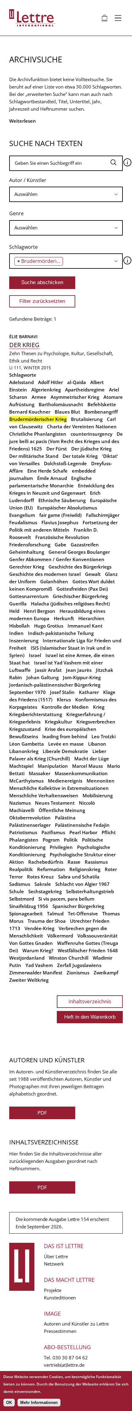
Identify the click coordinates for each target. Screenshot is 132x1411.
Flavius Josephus (59, 522)
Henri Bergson (39, 611)
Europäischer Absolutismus (67, 508)
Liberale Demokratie (65, 751)
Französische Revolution (62, 537)
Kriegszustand (25, 729)
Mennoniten (101, 781)
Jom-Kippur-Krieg (82, 677)
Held (14, 611)
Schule (16, 891)
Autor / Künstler (27, 180)
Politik (71, 840)
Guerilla (18, 603)
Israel (35, 655)
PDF (42, 1112)
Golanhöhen (54, 581)
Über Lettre (56, 1256)
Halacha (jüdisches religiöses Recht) (70, 603)
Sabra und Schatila (78, 877)
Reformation (51, 869)
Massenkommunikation (81, 773)
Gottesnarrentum (29, 596)
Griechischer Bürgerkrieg (80, 596)
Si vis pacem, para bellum (66, 899)
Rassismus (96, 862)
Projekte (52, 1290)
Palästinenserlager (30, 825)
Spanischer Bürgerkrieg (78, 906)
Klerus (64, 699)
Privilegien (61, 847)
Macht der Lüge (91, 758)
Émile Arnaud (52, 478)
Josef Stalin (62, 692)
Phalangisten (23, 840)
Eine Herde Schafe (47, 471)
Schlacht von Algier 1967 (82, 884)
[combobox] (66, 194)
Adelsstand (21, 382)
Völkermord (60, 936)
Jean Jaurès (78, 670)
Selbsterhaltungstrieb (90, 891)
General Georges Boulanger (79, 552)
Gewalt (93, 574)
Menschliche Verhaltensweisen (43, 795)
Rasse (74, 862)
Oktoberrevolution (30, 817)
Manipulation (53, 766)
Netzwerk (54, 1264)
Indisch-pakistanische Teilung (61, 633)
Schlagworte (23, 247)
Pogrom (51, 840)
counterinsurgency (91, 434)
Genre (16, 213)
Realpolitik (21, 869)
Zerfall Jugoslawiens (79, 965)
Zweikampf (106, 972)
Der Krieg (24, 345)
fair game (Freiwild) (60, 515)
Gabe (60, 544)
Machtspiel (21, 766)
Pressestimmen (60, 1331)
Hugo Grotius (48, 626)
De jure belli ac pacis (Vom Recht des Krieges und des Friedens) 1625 (66, 441)
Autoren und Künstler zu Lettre (76, 1324)
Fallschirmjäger (102, 515)
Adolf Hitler (50, 382)
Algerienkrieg (46, 389)
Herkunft (64, 618)
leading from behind (64, 736)
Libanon (97, 744)
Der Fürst (56, 449)
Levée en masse (66, 744)
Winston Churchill (68, 958)
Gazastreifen (85, 544)
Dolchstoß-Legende (65, 463)
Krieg (98, 707)
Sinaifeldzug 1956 (28, 906)
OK (9, 1402)
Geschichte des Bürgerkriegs (80, 567)
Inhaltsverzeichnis (89, 1001)
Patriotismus (23, 832)
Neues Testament (55, 803)
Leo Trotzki (103, 736)
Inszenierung (23, 640)
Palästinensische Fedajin (82, 825)
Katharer (89, 692)
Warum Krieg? (37, 950)
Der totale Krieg (80, 456)
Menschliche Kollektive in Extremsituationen (59, 788)
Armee (39, 397)
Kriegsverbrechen (95, 722)
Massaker (39, 773)
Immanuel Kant (85, 626)
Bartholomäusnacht (61, 404)
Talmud (55, 913)
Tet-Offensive (83, 913)
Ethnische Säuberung (62, 500)
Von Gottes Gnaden (31, 943)
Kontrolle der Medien (65, 707)
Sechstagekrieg (45, 891)
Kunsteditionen (60, 1297)
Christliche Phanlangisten (37, 434)
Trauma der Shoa (47, 921)
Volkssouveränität (97, 936)
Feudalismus (23, 522)
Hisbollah (19, 626)
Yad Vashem (39, 965)
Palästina (65, 817)
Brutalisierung (87, 419)
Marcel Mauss (87, 766)
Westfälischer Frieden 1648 (88, 950)
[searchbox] (66, 194)
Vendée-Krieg (39, 928)
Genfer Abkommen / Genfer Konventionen (56, 559)
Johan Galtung (42, 677)
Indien (16, 633)
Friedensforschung (29, 544)
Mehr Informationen (39, 1402)
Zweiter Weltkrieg (29, 980)
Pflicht (109, 832)
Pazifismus (53, 832)
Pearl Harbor (83, 832)
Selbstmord (21, 899)
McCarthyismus (26, 781)
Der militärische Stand (33, 456)
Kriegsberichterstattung (35, 714)
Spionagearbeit (26, 913)
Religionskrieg (84, 869)
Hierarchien (91, 618)
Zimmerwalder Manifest (35, 972)
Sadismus (19, 884)
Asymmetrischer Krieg (75, 397)
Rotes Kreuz (40, 877)
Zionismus (78, 972)
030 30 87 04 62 (70, 1357)
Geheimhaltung (26, 552)
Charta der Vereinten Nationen (82, 426)
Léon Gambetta (26, 744)
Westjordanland (27, 958)
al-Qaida (76, 382)
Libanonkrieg (23, 751)
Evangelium (22, 515)
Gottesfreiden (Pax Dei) (82, 589)
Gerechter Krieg (26, 567)
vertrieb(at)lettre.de (64, 1365)
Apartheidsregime (85, 389)
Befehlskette (101, 404)
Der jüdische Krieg (91, 449)
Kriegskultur (58, 722)
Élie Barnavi (23, 336)
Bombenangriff (101, 412)
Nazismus (20, 803)
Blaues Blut (67, 412)
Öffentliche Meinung (62, 810)
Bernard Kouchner (29, 412)
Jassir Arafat (48, 670)
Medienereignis (65, 781)
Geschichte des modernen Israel (45, 574)
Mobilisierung (98, 795)
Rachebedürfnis (45, 862)
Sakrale (42, 884)
